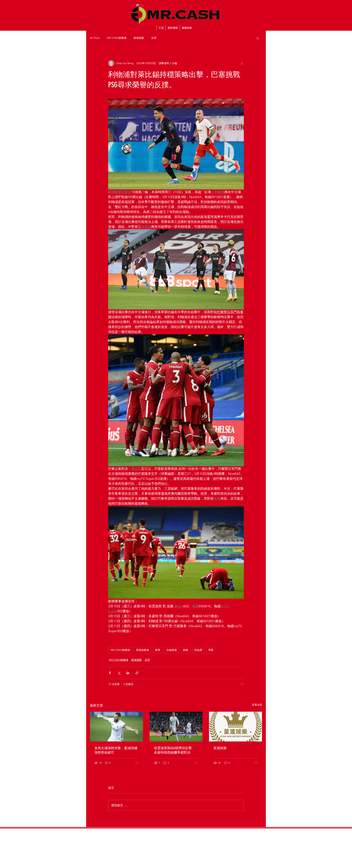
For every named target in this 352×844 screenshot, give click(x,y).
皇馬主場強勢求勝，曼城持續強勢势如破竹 (115, 750)
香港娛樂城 (142, 650)
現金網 (198, 650)
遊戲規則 (188, 832)
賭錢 (185, 650)
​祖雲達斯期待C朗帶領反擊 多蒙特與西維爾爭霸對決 (174, 750)
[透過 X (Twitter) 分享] (119, 673)
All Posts (95, 38)
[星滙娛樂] (235, 726)
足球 (153, 38)
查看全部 (257, 704)
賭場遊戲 (139, 38)
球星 (210, 650)
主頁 (142, 832)
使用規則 (169, 832)
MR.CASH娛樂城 (116, 38)
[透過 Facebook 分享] (110, 673)
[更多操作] (241, 63)
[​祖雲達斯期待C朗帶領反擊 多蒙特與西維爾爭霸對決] (176, 726)
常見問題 (207, 832)
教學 (157, 650)
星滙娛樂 (220, 748)
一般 (153, 832)
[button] (257, 38)
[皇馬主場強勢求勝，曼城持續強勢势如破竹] (116, 726)
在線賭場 (171, 650)
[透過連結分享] (137, 673)
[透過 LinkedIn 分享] (128, 673)
